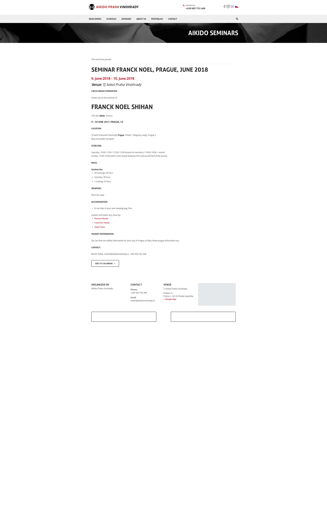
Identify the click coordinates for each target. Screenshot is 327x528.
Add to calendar (104, 263)
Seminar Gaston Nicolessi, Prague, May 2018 (122, 316)
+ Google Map (170, 299)
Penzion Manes (101, 218)
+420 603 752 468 (195, 8)
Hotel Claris (99, 227)
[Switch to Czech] (236, 6)
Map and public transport (102, 139)
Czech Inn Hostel (101, 223)
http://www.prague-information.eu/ (163, 240)
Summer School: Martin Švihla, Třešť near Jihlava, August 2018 (203, 316)
